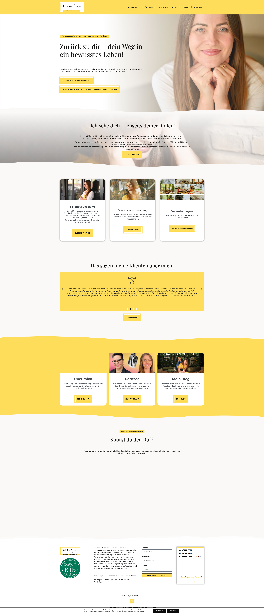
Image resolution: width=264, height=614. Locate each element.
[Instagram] (132, 601)
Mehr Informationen (182, 228)
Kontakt (198, 7)
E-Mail (144, 565)
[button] (62, 289)
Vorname (146, 548)
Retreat (185, 7)
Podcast (163, 7)
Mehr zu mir (83, 399)
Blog (174, 7)
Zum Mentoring (82, 233)
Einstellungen (93, 612)
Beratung (133, 7)
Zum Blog (181, 399)
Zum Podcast (132, 399)
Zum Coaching (133, 230)
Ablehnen (173, 611)
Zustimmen (159, 611)
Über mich (150, 7)
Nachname (146, 557)
